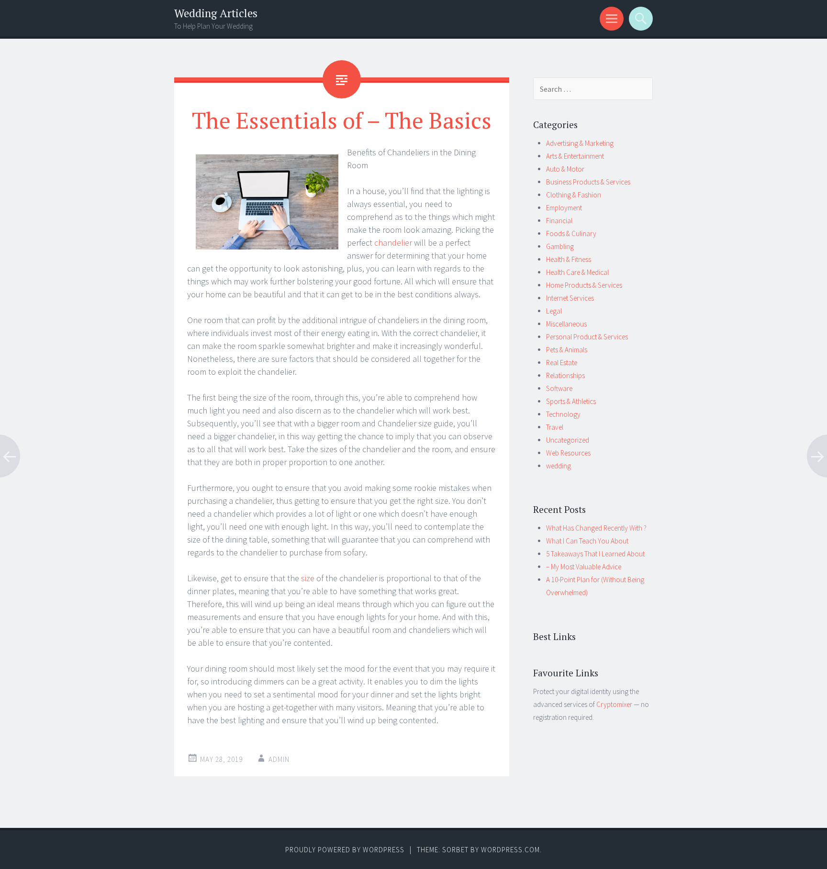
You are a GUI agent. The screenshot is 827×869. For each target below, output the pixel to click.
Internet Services (570, 298)
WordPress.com (510, 849)
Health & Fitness (568, 259)
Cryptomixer (614, 704)
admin (279, 759)
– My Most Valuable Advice (583, 566)
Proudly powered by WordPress (344, 849)
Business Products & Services (588, 181)
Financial (559, 220)
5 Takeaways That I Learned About (595, 553)
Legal (554, 310)
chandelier (393, 242)
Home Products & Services (584, 285)
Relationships (565, 375)
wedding (558, 465)
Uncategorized (567, 440)
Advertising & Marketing (580, 143)
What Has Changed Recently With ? (596, 527)
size (308, 578)
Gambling (560, 246)
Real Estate (561, 362)
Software (559, 388)
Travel (554, 427)
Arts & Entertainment (575, 156)
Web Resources (568, 452)
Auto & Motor (565, 169)
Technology (563, 414)
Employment (564, 207)
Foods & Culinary (571, 233)
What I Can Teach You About (587, 540)
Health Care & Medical (577, 272)
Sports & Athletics (571, 401)
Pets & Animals (566, 349)
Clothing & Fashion (573, 194)
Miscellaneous (566, 323)
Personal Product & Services (587, 336)
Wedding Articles (215, 13)
